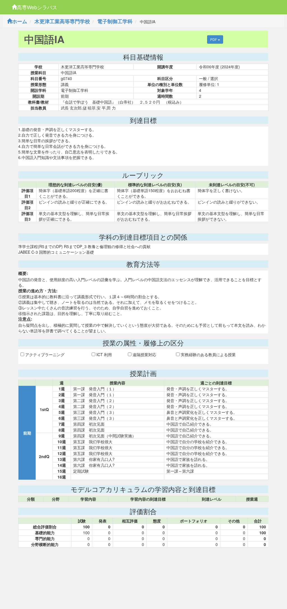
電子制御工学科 (115, 21)
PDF (214, 39)
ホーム (19, 21)
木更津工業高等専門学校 (62, 21)
